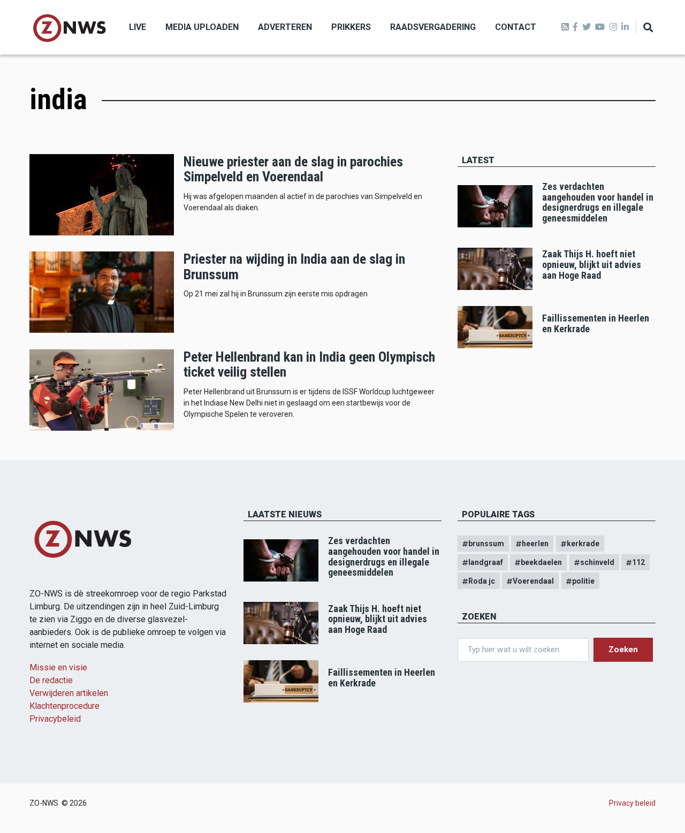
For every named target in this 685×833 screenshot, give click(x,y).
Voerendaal (533, 581)
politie (583, 581)
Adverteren (285, 27)
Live (137, 27)
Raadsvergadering (433, 27)
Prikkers (351, 27)
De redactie (51, 680)
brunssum (486, 543)
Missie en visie (58, 667)
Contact (515, 27)
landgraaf (485, 562)
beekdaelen (541, 562)
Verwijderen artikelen (68, 693)
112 (638, 562)
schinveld (597, 562)
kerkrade (583, 543)
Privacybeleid (55, 719)
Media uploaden (202, 27)
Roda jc (481, 581)
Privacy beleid (632, 803)
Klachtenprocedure (64, 706)
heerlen (535, 543)
